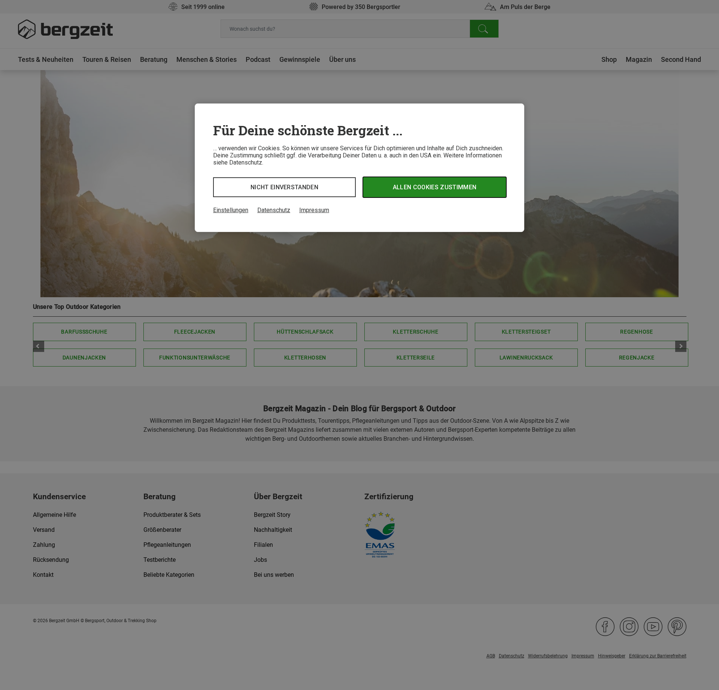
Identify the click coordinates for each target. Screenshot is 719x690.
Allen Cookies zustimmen (434, 187)
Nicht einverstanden (284, 187)
